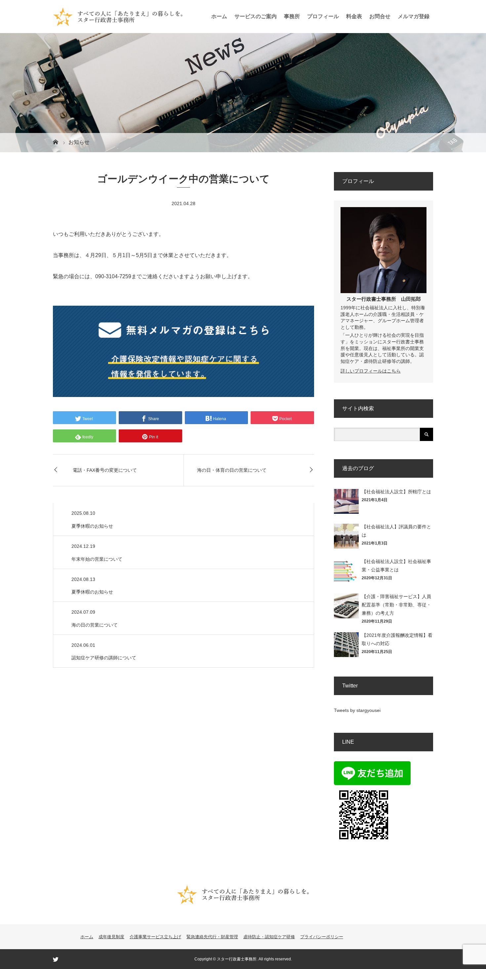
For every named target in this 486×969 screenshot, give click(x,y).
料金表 (354, 16)
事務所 (292, 16)
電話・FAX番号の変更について (105, 470)
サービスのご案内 (255, 16)
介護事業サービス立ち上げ (155, 936)
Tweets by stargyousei (357, 710)
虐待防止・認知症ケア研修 (269, 936)
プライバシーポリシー (321, 936)
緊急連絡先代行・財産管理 (212, 936)
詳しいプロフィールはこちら (371, 371)
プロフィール (323, 16)
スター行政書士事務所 (371, 299)
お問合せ (379, 16)
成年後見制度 (111, 936)
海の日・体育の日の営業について (231, 470)
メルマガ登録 (413, 16)
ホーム (219, 16)
